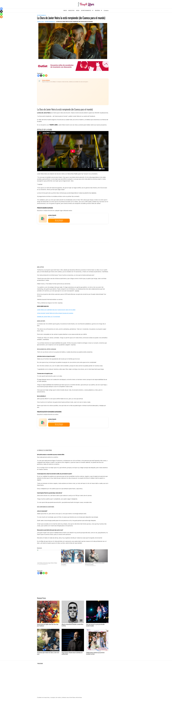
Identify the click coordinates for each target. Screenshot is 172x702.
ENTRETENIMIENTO (86, 10)
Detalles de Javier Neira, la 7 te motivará (48, 316)
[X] (41, 75)
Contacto (106, 10)
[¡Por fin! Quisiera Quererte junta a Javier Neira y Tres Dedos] (72, 555)
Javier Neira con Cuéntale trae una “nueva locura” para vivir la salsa (56, 309)
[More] (46, 75)
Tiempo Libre (40, 21)
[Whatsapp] (43, 75)
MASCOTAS (71, 10)
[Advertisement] (65, 92)
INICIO (65, 10)
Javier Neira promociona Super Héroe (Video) (47, 563)
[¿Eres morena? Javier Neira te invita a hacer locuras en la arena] (96, 555)
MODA (77, 10)
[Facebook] (38, 75)
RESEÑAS (97, 10)
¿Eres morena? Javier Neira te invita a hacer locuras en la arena (55, 313)
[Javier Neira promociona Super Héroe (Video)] (48, 555)
